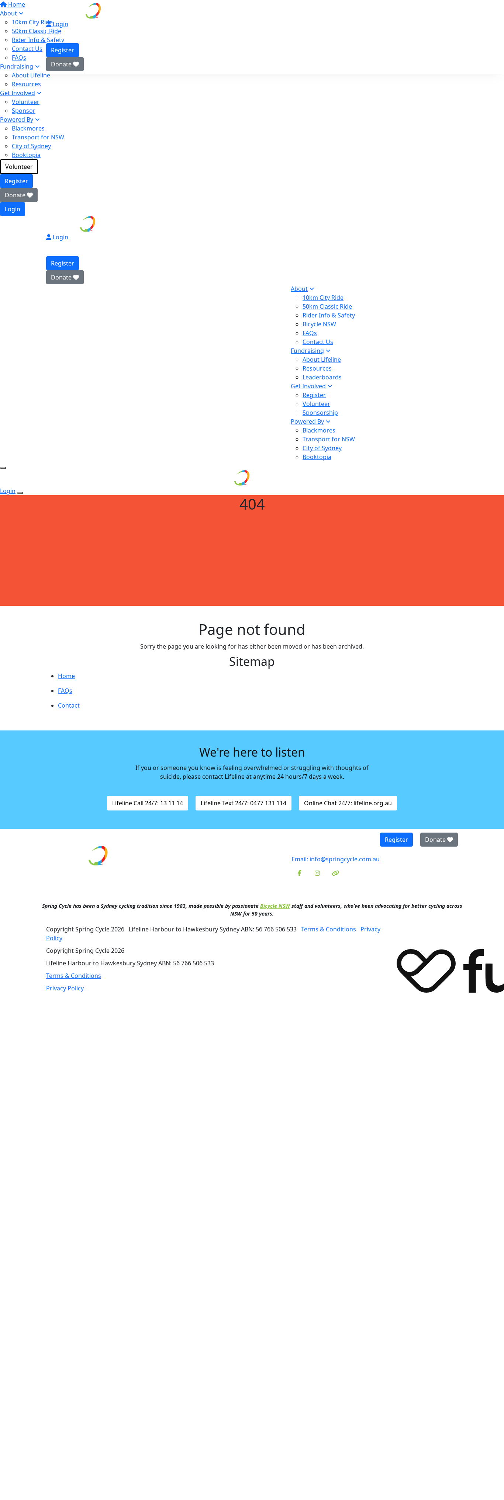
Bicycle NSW (319, 324)
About (299, 289)
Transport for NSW (38, 137)
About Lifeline (31, 75)
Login (12, 209)
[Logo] (103, 11)
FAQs (310, 333)
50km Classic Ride (327, 306)
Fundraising (307, 351)
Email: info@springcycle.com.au (335, 859)
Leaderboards (322, 377)
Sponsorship (320, 413)
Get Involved (17, 93)
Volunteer (25, 102)
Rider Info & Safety (329, 315)
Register (16, 181)
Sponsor (23, 111)
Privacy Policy (65, 988)
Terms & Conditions (328, 929)
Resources (26, 84)
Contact (69, 705)
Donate (16, 195)
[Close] (20, 493)
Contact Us (318, 342)
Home (66, 676)
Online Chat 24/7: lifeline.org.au (348, 803)
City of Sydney (31, 146)
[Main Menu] (3, 468)
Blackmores (28, 128)
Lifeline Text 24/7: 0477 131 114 (243, 803)
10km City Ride (323, 298)
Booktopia (26, 155)
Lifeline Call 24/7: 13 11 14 (147, 803)
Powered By (16, 119)
